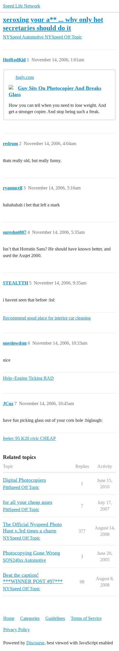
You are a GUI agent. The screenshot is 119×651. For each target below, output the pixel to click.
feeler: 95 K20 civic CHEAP (29, 438)
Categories (30, 618)
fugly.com (25, 77)
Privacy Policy (16, 629)
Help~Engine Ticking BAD (28, 378)
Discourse (35, 642)
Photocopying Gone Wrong (31, 553)
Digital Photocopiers (24, 480)
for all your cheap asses (27, 502)
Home (8, 618)
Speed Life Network (21, 5)
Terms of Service (86, 618)
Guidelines (55, 618)
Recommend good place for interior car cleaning (47, 318)
